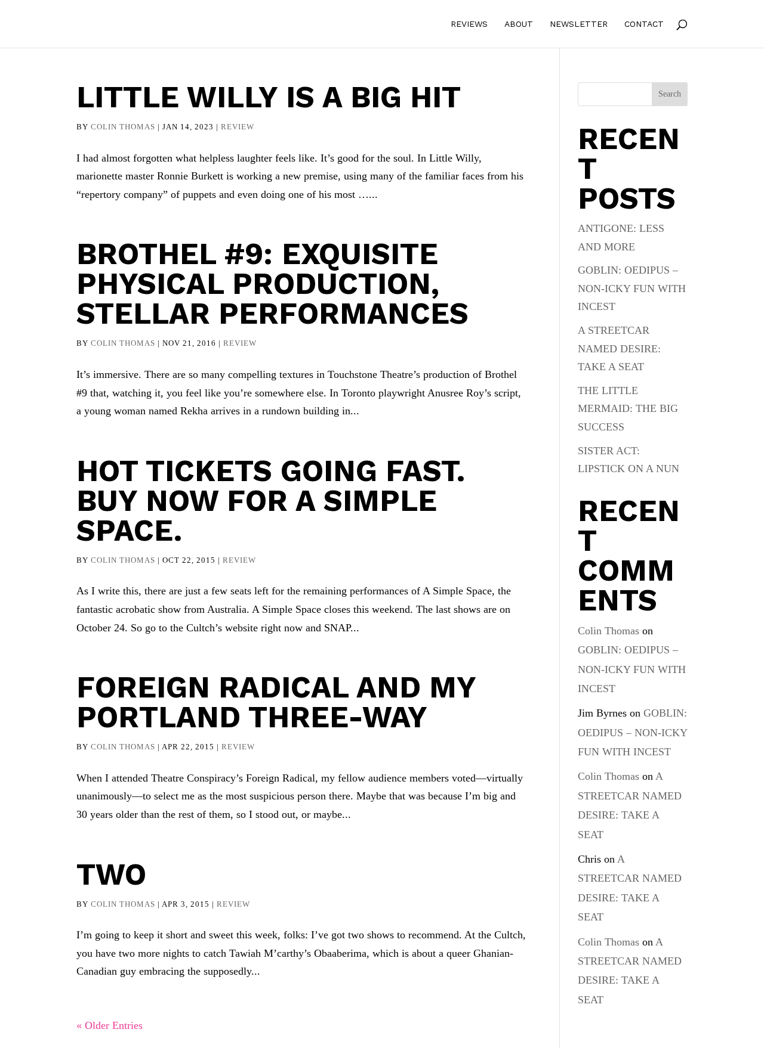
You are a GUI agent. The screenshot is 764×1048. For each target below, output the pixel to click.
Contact (644, 24)
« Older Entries (109, 1025)
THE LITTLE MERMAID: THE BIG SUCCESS (628, 409)
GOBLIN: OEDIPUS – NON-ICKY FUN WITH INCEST (632, 288)
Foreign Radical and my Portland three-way (276, 701)
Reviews (469, 24)
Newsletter (579, 24)
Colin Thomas (123, 126)
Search (669, 93)
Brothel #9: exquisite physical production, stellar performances (272, 283)
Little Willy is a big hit (268, 96)
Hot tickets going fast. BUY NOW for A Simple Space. (270, 500)
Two (111, 874)
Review (237, 126)
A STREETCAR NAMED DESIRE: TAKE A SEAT (619, 348)
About (518, 24)
